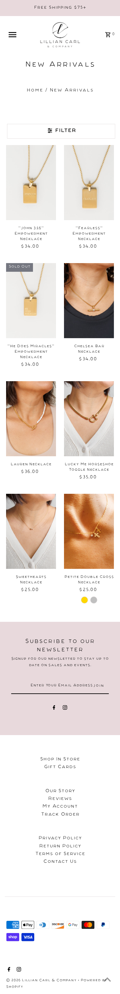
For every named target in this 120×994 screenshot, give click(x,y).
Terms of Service (60, 854)
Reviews (60, 799)
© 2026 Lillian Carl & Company (42, 981)
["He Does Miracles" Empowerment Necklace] (31, 300)
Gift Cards (60, 767)
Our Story (60, 791)
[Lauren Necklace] (31, 418)
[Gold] (84, 600)
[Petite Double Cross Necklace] (89, 531)
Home (35, 90)
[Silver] (94, 600)
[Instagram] (65, 708)
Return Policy (60, 846)
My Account (60, 807)
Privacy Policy (60, 838)
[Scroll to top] (107, 981)
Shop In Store (60, 759)
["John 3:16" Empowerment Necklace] (31, 182)
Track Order (60, 815)
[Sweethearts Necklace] (31, 531)
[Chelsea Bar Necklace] (89, 300)
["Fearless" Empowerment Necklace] (89, 182)
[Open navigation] (15, 35)
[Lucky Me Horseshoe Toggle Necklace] (89, 418)
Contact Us (60, 862)
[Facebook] (54, 708)
